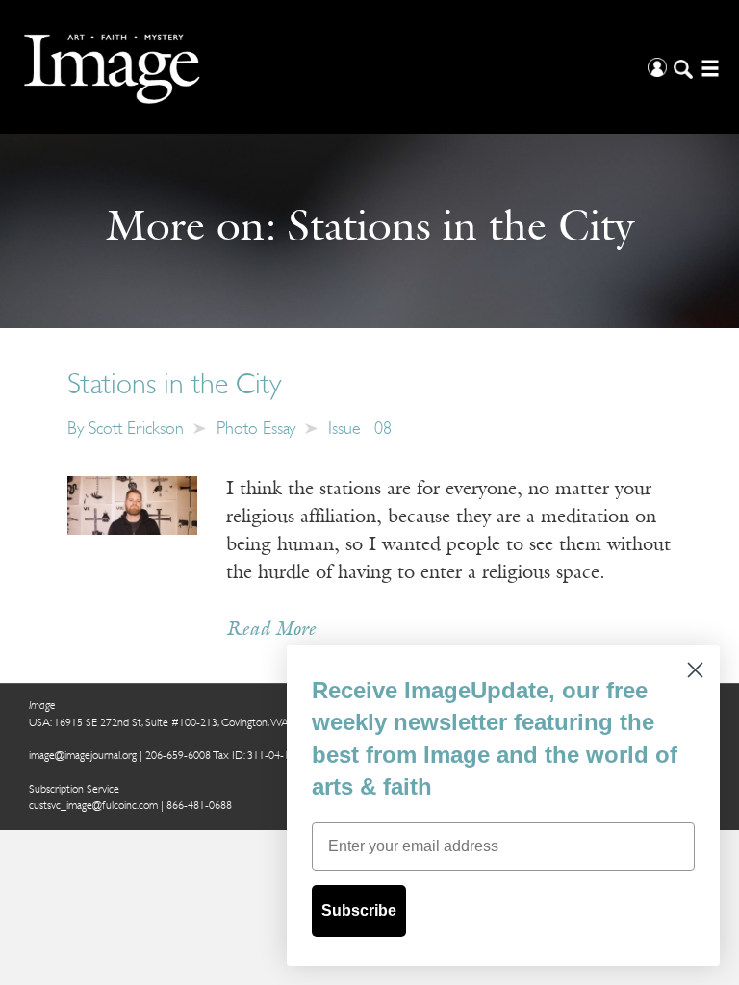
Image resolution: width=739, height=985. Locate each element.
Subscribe (358, 910)
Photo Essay (256, 430)
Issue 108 (360, 430)
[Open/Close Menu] (708, 67)
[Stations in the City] (132, 505)
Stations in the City (174, 386)
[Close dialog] (695, 670)
